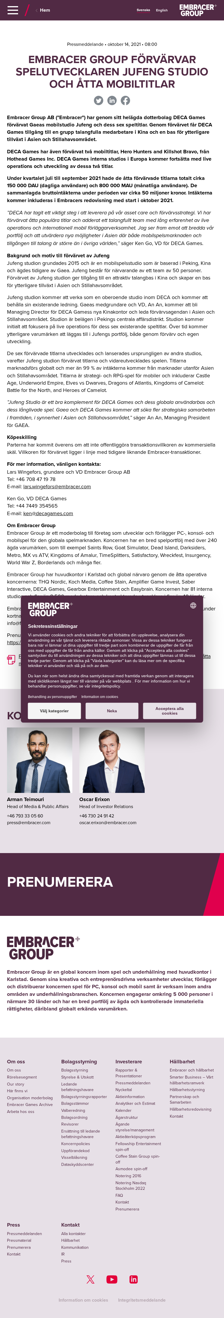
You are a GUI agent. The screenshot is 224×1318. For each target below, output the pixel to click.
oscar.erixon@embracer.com (107, 822)
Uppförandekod (75, 1151)
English (162, 10)
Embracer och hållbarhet (192, 1070)
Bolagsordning (74, 1117)
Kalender (124, 1110)
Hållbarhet (182, 1061)
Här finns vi (17, 1091)
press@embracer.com (28, 822)
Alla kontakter (73, 1234)
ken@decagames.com (48, 513)
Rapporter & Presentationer (129, 1073)
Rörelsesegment (22, 1077)
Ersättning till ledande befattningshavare (80, 1134)
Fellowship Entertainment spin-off (138, 1146)
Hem (45, 10)
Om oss (16, 1061)
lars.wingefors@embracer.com (57, 486)
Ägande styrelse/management (135, 1127)
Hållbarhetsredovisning (190, 1109)
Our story (15, 1084)
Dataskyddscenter (77, 1164)
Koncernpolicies (75, 1144)
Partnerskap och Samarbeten (184, 1099)
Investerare (129, 1061)
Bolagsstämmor (75, 1103)
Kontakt (122, 1202)
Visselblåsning (74, 1157)
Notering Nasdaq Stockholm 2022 (131, 1186)
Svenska (143, 10)
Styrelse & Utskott (77, 1077)
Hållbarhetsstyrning (187, 1090)
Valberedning (73, 1110)
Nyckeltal (124, 1090)
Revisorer (70, 1124)
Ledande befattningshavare (77, 1087)
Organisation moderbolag (30, 1098)
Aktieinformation (130, 1097)
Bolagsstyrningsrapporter (84, 1097)
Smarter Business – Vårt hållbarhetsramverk (191, 1080)
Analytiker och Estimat (135, 1103)
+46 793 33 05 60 (25, 815)
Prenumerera (127, 1209)
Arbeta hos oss (20, 1111)
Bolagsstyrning (79, 1061)
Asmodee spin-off (131, 1169)
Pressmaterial (19, 1240)
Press (13, 1225)
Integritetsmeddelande (142, 1300)
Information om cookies (83, 1300)
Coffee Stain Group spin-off (138, 1159)
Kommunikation (75, 1247)
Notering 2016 (128, 1176)
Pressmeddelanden (133, 1083)
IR (63, 1254)
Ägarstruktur (127, 1117)
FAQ (119, 1195)
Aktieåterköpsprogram (135, 1137)
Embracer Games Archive (30, 1104)
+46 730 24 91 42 (96, 815)
